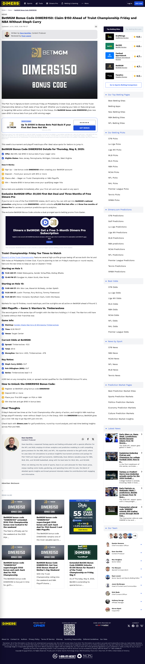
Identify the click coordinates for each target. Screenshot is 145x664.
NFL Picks (113, 178)
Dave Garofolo (25, 33)
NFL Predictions (115, 255)
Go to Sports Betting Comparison (123, 85)
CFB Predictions (115, 215)
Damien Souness (118, 543)
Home (4, 10)
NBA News (113, 353)
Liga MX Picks (114, 150)
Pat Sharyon (116, 568)
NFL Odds (113, 321)
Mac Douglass (117, 559)
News (10, 10)
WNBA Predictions (116, 271)
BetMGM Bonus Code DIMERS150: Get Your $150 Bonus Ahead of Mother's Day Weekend (48, 566)
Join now (138, 3)
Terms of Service (47, 639)
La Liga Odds (114, 293)
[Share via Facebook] (88, 439)
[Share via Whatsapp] (83, 439)
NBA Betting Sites (116, 117)
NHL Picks (113, 183)
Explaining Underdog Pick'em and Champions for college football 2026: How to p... (129, 457)
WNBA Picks (114, 200)
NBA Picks (113, 166)
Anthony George (118, 600)
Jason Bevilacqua (118, 584)
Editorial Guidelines (90, 639)
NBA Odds (113, 309)
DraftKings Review (122, 38)
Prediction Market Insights (121, 419)
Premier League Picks (118, 189)
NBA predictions (116, 244)
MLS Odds (113, 304)
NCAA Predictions (116, 249)
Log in (129, 3)
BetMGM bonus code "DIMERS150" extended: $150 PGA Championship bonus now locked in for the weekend (16, 522)
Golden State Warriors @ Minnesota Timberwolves (36, 325)
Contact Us (15, 639)
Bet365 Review (121, 47)
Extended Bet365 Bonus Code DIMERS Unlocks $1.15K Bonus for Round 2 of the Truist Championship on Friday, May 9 (82, 569)
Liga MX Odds (114, 298)
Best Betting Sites (116, 101)
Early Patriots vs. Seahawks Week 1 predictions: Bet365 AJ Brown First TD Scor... (128, 492)
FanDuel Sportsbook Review (123, 58)
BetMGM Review (121, 67)
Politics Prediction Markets (121, 402)
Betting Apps (114, 106)
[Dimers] (11, 3)
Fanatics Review (121, 77)
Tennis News (114, 375)
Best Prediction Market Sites (122, 391)
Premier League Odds (118, 332)
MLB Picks (113, 155)
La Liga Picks (114, 144)
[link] (129, 626)
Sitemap (59, 639)
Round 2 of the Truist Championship (18, 257)
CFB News (113, 347)
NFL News (113, 364)
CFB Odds (113, 287)
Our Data (103, 639)
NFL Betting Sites (116, 123)
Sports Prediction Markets (120, 396)
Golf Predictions (115, 221)
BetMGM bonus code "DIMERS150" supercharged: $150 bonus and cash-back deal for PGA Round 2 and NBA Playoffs (49, 523)
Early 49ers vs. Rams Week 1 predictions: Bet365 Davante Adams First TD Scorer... (128, 438)
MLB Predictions (116, 238)
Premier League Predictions (121, 260)
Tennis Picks (114, 194)
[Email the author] (96, 26)
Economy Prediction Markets (122, 408)
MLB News (113, 370)
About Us (5, 639)
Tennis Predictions (117, 266)
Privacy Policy (34, 639)
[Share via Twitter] (93, 439)
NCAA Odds (113, 315)
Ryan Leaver (26, 36)
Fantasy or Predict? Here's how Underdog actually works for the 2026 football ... (129, 475)
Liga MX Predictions (117, 232)
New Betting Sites (116, 112)
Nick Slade (116, 592)
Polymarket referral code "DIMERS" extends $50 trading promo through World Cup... (129, 511)
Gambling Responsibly (72, 639)
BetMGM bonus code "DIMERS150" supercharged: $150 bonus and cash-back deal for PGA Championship (14, 569)
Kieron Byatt (116, 608)
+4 (134, 535)
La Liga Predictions (117, 227)
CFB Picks (113, 138)
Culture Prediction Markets (121, 413)
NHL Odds (113, 326)
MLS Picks (113, 161)
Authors (24, 639)
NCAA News (113, 358)
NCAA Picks (113, 172)
